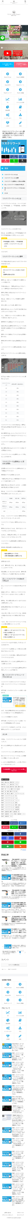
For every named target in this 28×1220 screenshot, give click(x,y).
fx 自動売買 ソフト (20, 814)
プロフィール (20, 1212)
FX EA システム (15, 782)
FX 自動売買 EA (15, 811)
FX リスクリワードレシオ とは (10, 798)
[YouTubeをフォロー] (20, 838)
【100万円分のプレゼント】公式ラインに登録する (21, 64)
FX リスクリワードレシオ (18, 793)
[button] (22, 161)
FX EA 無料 (14, 786)
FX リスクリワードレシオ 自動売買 (11, 807)
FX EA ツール (6, 789)
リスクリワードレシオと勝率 (12, 178)
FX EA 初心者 (6, 786)
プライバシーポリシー (7, 1215)
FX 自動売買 (6, 811)
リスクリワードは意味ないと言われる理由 (15, 181)
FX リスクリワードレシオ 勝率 (10, 802)
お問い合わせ (7, 1212)
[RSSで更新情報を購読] (20, 846)
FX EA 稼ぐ (14, 791)
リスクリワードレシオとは (11, 174)
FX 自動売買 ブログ (7, 816)
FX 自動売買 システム (8, 814)
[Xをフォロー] (7, 834)
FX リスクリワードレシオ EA (9, 795)
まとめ (6, 193)
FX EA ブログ (15, 784)
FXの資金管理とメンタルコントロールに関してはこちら (14, 770)
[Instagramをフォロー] (7, 838)
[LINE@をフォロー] (20, 842)
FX (3, 782)
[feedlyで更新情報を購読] (7, 846)
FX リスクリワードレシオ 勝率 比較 (11, 805)
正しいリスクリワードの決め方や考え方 (14, 184)
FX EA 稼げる (6, 793)
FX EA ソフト (6, 784)
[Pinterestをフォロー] (7, 842)
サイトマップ (20, 1215)
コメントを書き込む (14, 964)
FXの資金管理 (6, 779)
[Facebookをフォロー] (20, 834)
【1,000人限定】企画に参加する (7, 65)
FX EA (8, 782)
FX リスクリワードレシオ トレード (11, 800)
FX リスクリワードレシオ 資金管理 (11, 809)
